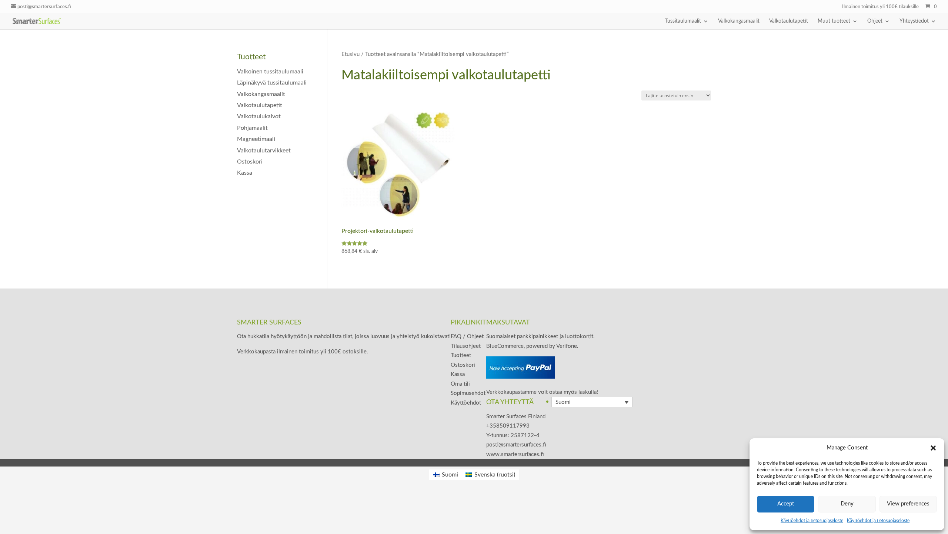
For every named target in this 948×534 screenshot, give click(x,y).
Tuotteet (461, 355)
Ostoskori (250, 162)
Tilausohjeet (466, 346)
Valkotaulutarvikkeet (264, 151)
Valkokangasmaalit (739, 21)
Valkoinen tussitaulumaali (270, 72)
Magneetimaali (256, 139)
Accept (785, 504)
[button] (933, 448)
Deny (847, 504)
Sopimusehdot (468, 393)
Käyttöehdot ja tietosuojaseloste (812, 520)
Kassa (244, 173)
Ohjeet (874, 21)
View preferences (908, 504)
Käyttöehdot (466, 403)
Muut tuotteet (834, 21)
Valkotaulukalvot (259, 116)
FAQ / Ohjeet (467, 336)
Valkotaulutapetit (788, 21)
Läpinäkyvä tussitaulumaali (272, 83)
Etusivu (350, 54)
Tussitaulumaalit (683, 21)
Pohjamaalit (252, 128)
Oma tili (460, 384)
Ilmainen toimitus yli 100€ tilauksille (880, 6)
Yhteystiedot (914, 21)
